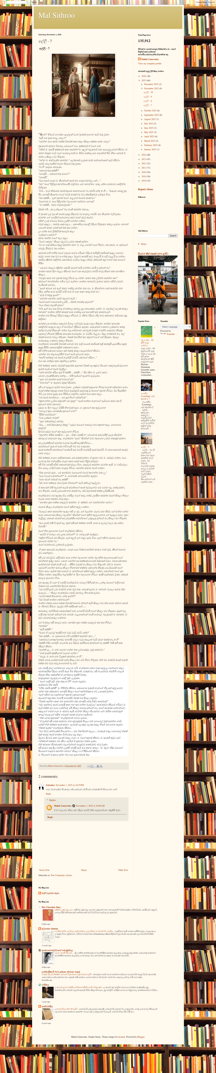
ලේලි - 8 (148, 100)
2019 (144, 176)
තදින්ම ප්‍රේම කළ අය (64, 909)
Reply (48, 793)
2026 (144, 76)
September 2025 (151, 114)
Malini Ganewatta (62, 805)
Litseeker (50, 785)
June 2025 (149, 127)
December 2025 (151, 84)
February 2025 (151, 145)
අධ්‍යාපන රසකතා (50, 928)
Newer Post (44, 869)
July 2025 (149, 123)
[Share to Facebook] (98, 766)
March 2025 (150, 140)
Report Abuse (145, 189)
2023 (144, 159)
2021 (144, 167)
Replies (52, 800)
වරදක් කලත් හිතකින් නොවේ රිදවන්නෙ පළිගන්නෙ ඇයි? (67, 974)
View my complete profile (149, 63)
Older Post (123, 869)
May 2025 (149, 132)
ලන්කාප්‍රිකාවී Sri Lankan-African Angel (61, 971)
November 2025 (151, 88)
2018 (144, 180)
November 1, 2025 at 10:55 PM (70, 785)
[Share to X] (95, 766)
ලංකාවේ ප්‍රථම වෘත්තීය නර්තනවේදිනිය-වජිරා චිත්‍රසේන (78, 987)
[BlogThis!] (92, 766)
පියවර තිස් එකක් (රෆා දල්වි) (153, 254)
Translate (171, 333)
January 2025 (150, 149)
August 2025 (150, 119)
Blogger (140, 1036)
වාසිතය (45, 984)
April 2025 (149, 136)
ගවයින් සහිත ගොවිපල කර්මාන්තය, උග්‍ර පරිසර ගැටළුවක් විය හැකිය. (84, 931)
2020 (144, 172)
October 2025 (150, 110)
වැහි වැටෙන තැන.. (51, 893)
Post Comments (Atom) (61, 875)
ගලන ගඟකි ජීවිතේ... (64, 952)
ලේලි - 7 (148, 105)
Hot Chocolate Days (51, 907)
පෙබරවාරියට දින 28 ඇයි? (66, 1008)
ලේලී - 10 (148, 92)
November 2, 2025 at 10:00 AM (90, 805)
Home (84, 869)
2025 (144, 80)
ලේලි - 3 (145, 446)
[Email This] (89, 766)
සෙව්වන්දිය (47, 1006)
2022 (144, 163)
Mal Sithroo (56, 15)
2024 (144, 154)
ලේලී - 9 (148, 96)
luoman (121, 1036)
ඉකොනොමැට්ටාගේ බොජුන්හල (57, 950)
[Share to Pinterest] (101, 766)
